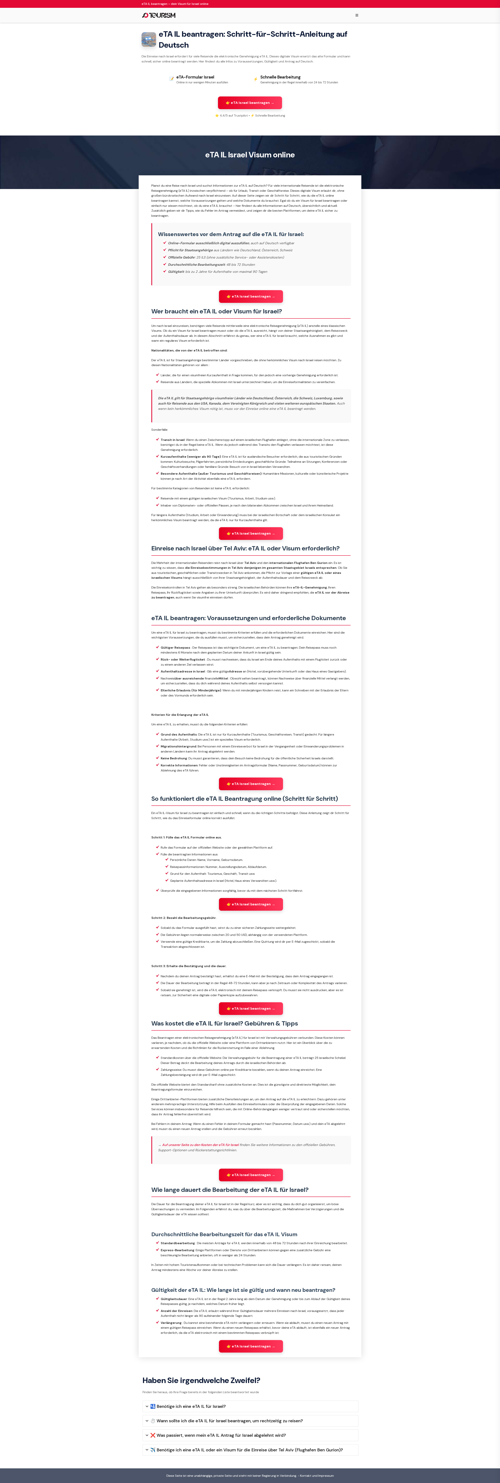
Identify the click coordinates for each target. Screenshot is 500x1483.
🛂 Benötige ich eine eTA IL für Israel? (188, 1406)
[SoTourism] (159, 15)
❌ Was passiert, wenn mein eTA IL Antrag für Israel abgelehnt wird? (218, 1435)
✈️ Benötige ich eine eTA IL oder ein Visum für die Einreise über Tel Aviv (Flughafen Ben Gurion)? (246, 1450)
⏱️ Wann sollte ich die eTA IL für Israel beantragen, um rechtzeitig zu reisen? (226, 1421)
